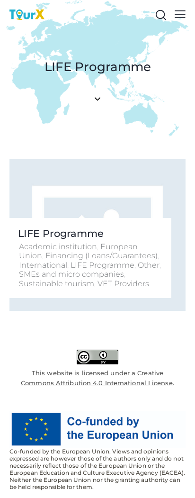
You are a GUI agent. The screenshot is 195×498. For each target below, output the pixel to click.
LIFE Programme (61, 233)
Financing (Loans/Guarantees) (101, 255)
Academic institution (58, 246)
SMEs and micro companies (71, 274)
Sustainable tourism (56, 283)
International (43, 265)
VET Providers (123, 283)
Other (149, 265)
